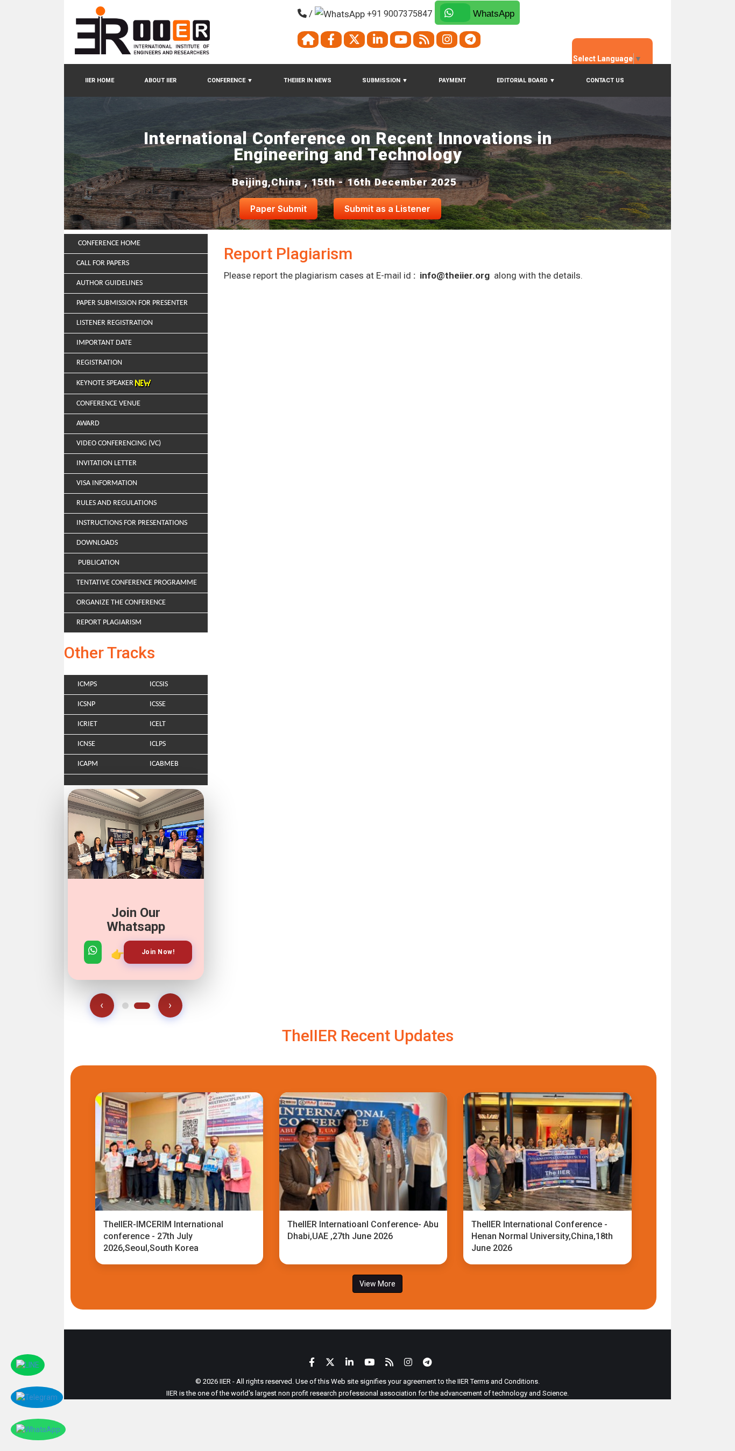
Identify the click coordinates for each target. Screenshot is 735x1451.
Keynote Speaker (105, 383)
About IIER (160, 80)
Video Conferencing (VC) (118, 443)
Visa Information (106, 483)
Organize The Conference (121, 603)
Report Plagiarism (109, 622)
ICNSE (86, 744)
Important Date (104, 343)
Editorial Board (526, 80)
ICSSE (158, 704)
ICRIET (87, 724)
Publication (97, 563)
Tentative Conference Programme (136, 583)
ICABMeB (164, 764)
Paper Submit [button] (278, 208)
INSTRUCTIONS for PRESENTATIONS (131, 523)
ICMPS (87, 684)
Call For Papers (102, 263)
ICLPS (158, 744)
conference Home (108, 243)
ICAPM (87, 764)
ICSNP (86, 704)
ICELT (158, 724)
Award (88, 423)
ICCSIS (159, 684)
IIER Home (99, 80)
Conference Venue (108, 404)
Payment (452, 80)
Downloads (97, 543)
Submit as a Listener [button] (387, 208)
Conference (230, 80)
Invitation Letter (106, 463)
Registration (99, 363)
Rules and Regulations (116, 503)
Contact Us (605, 80)
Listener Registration (114, 323)
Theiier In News (307, 80)
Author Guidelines (109, 283)
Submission (385, 80)
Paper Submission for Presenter (132, 303)
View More (377, 1283)
